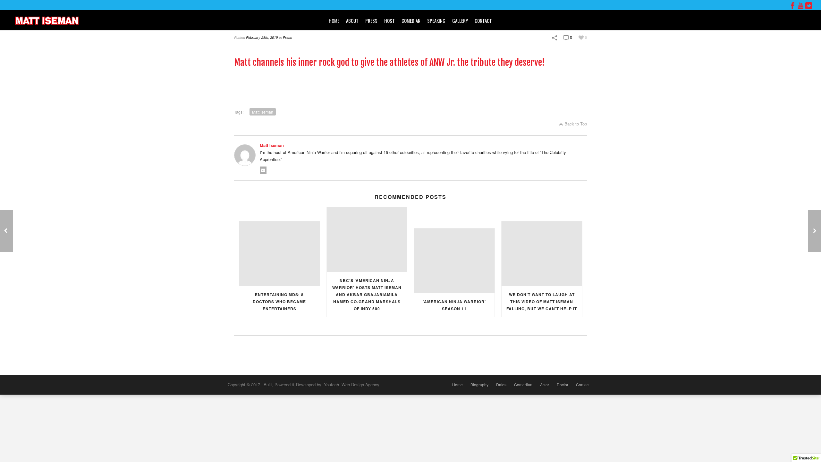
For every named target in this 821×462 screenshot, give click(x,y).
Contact (483, 20)
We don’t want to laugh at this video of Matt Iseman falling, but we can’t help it (541, 302)
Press (371, 20)
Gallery (460, 20)
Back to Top (575, 124)
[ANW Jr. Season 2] (6, 231)
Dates (501, 384)
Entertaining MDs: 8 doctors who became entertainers (279, 302)
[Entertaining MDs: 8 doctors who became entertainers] (279, 253)
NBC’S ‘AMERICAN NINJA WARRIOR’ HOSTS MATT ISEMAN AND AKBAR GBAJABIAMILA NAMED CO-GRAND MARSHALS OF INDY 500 (367, 295)
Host (389, 20)
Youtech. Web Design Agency (351, 384)
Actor (544, 384)
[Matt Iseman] (46, 20)
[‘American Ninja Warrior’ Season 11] (454, 260)
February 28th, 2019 (262, 37)
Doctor (562, 384)
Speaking (436, 20)
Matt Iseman (262, 112)
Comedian (411, 20)
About (352, 20)
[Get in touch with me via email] (263, 170)
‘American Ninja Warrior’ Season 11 (454, 305)
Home (334, 20)
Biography (479, 384)
